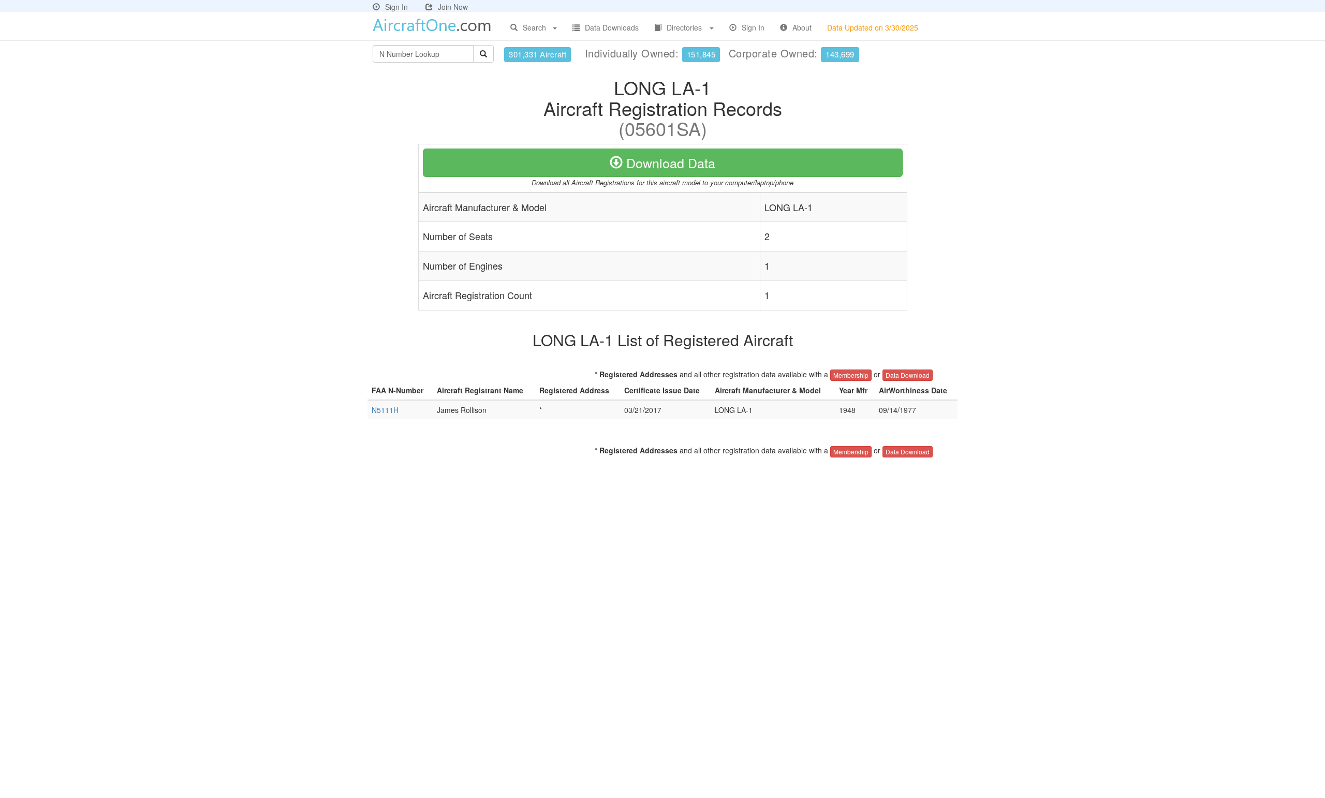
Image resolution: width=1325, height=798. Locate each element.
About (802, 27)
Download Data (669, 162)
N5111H (385, 410)
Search (534, 27)
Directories (684, 27)
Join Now (453, 7)
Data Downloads (612, 27)
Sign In (396, 7)
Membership (850, 375)
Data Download (908, 375)
